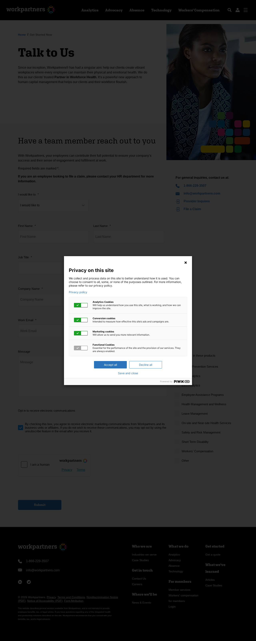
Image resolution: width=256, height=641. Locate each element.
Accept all (110, 364)
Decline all (145, 364)
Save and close (128, 373)
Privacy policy (78, 292)
